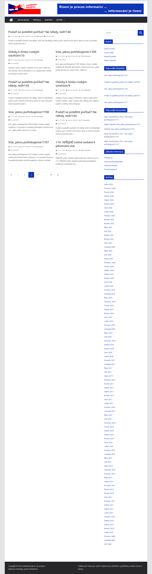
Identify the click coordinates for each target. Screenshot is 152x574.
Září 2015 (108, 462)
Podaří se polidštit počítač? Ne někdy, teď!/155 (122, 95)
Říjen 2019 (108, 298)
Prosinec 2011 (109, 501)
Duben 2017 (109, 391)
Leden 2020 (108, 286)
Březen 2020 (109, 278)
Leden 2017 (108, 403)
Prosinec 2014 (109, 474)
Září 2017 (108, 372)
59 (51, 175)
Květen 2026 (109, 196)
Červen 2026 (109, 192)
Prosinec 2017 (109, 360)
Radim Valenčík (25, 36)
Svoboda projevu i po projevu (33, 566)
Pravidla (37, 20)
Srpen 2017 (108, 376)
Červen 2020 (109, 266)
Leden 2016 (108, 446)
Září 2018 (108, 337)
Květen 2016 (109, 431)
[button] (63, 20)
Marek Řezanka (110, 56)
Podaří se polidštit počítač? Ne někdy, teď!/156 (122, 82)
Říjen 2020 (108, 251)
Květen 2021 (109, 235)
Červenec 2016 (110, 423)
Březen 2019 (109, 313)
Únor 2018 (108, 352)
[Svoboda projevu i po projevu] (11, 20)
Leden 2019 (108, 321)
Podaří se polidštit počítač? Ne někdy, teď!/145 (28, 83)
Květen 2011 (109, 505)
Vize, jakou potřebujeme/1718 (115, 89)
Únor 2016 (108, 442)
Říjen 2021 (108, 227)
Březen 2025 (109, 219)
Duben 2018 (109, 345)
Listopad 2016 (109, 411)
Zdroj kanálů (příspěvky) (113, 161)
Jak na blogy (23, 20)
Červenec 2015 (110, 470)
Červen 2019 (109, 305)
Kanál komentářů (111, 165)
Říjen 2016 (108, 415)
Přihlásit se (108, 158)
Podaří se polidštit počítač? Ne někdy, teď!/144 (76, 114)
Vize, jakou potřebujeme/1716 (128, 124)
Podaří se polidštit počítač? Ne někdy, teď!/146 (39, 32)
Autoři (59, 20)
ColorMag (18, 569)
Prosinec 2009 (109, 536)
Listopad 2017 (109, 364)
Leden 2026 (108, 212)
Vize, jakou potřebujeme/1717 (115, 102)
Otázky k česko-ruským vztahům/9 (71, 83)
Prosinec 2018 (109, 325)
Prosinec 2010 (109, 517)
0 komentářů (50, 36)
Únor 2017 (108, 399)
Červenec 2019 (110, 302)
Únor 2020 (108, 282)
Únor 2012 (108, 497)
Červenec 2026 (110, 188)
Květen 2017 (109, 388)
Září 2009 (108, 544)
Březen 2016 (109, 438)
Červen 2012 (109, 489)
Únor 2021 (108, 243)
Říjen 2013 (108, 477)
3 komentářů (14, 120)
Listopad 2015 (109, 454)
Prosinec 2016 (109, 407)
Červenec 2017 (110, 380)
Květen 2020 (109, 270)
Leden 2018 (108, 356)
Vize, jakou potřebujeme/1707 (28, 142)
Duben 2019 (109, 309)
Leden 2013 (108, 481)
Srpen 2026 (108, 184)
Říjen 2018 (108, 333)
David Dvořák (109, 49)
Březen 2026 (109, 204)
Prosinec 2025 (109, 215)
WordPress (33, 569)
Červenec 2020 (110, 262)
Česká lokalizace (110, 169)
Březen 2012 (109, 493)
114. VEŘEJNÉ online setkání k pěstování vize (75, 144)
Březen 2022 (109, 223)
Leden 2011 (108, 513)
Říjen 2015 (108, 458)
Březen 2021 (109, 239)
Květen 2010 (109, 520)
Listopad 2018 (109, 329)
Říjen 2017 (108, 368)
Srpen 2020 (108, 258)
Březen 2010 (109, 528)
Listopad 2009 (109, 540)
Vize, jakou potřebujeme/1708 (28, 112)
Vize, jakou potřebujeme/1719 (115, 75)
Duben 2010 (109, 524)
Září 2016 (108, 419)
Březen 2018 (109, 348)
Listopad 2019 (109, 294)
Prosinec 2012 (109, 485)
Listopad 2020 (109, 247)
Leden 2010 (108, 532)
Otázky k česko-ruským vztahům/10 (23, 53)
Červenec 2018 (110, 341)
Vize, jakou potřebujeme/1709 (76, 52)
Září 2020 (108, 255)
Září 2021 (108, 231)
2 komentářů (62, 60)
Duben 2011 (109, 509)
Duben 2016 (109, 434)
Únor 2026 (108, 208)
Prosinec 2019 (109, 290)
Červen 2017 (109, 384)
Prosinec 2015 (109, 450)
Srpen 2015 (108, 466)
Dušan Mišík (109, 52)
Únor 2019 (108, 317)
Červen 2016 (109, 427)
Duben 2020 (109, 274)
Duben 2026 (109, 200)
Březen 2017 (109, 395)
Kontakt (48, 20)
